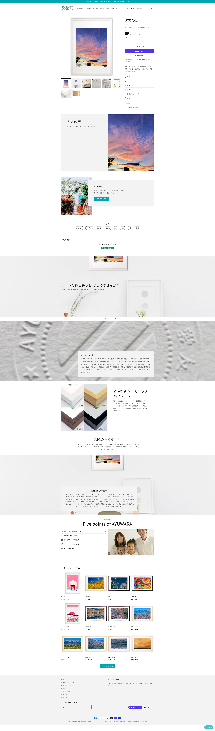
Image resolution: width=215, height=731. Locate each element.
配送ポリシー (123, 721)
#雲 (130, 228)
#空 (115, 228)
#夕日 (99, 228)
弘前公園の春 (88, 627)
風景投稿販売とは (66, 685)
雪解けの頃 (87, 657)
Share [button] (128, 103)
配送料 (129, 27)
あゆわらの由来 (65, 691)
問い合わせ (64, 694)
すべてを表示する (107, 666)
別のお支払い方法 (139, 55)
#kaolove (79, 228)
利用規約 (116, 721)
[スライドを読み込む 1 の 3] (103, 319)
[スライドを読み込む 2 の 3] (105, 319)
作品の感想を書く (107, 248)
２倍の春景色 (111, 657)
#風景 (137, 228)
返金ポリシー (97, 721)
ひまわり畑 (87, 597)
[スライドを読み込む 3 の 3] (108, 319)
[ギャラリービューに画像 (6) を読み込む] (116, 83)
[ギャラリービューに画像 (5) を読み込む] (106, 83)
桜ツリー (110, 597)
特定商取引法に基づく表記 (134, 721)
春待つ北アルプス (135, 627)
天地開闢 (133, 597)
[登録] (89, 707)
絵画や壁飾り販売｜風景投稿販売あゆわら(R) (82, 721)
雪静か (63, 597)
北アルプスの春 (65, 657)
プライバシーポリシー (107, 721)
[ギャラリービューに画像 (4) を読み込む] (96, 83)
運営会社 (63, 688)
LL (137, 33)
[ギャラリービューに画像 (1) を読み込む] (66, 83)
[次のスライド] (112, 319)
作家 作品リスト (101, 198)
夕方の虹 (133, 657)
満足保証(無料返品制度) (67, 682)
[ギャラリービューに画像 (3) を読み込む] (86, 83)
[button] (145, 8)
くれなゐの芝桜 (65, 627)
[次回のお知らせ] (153, 1)
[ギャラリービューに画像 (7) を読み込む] (66, 93)
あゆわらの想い (113, 679)
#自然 (122, 228)
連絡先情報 (144, 721)
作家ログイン (65, 697)
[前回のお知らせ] (62, 1)
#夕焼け (107, 228)
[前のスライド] (99, 319)
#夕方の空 (90, 228)
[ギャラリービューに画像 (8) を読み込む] (76, 93)
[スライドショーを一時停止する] (116, 319)
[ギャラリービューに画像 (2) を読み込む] (76, 83)
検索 (62, 680)
